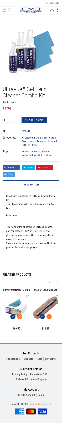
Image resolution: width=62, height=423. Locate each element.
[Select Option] (13, 316)
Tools (39, 358)
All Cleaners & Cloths (32, 137)
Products (41, 141)
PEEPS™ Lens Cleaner (45, 289)
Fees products (29, 141)
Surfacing (50, 358)
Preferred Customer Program (31, 379)
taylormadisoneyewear (40, 404)
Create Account (26, 395)
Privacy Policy (19, 374)
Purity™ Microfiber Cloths (16, 289)
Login (47, 3)
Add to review (9, 102)
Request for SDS (38, 374)
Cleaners (28, 358)
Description (31, 184)
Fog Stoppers (13, 358)
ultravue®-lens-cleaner (41, 155)
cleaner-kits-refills (32, 151)
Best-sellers (50, 137)
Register (55, 3)
